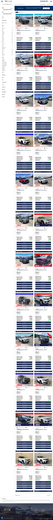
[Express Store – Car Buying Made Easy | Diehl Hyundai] (34, 8)
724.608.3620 (30, 211)
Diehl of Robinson (19, 331)
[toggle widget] (2, 518)
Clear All (17, 12)
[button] (32, 20)
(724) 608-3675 (44, 1)
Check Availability (24, 49)
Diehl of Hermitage (38, 291)
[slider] (2, 9)
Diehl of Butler (38, 251)
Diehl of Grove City (19, 211)
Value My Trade (24, 47)
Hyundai (8, 1)
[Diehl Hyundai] (2, 1)
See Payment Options (24, 124)
